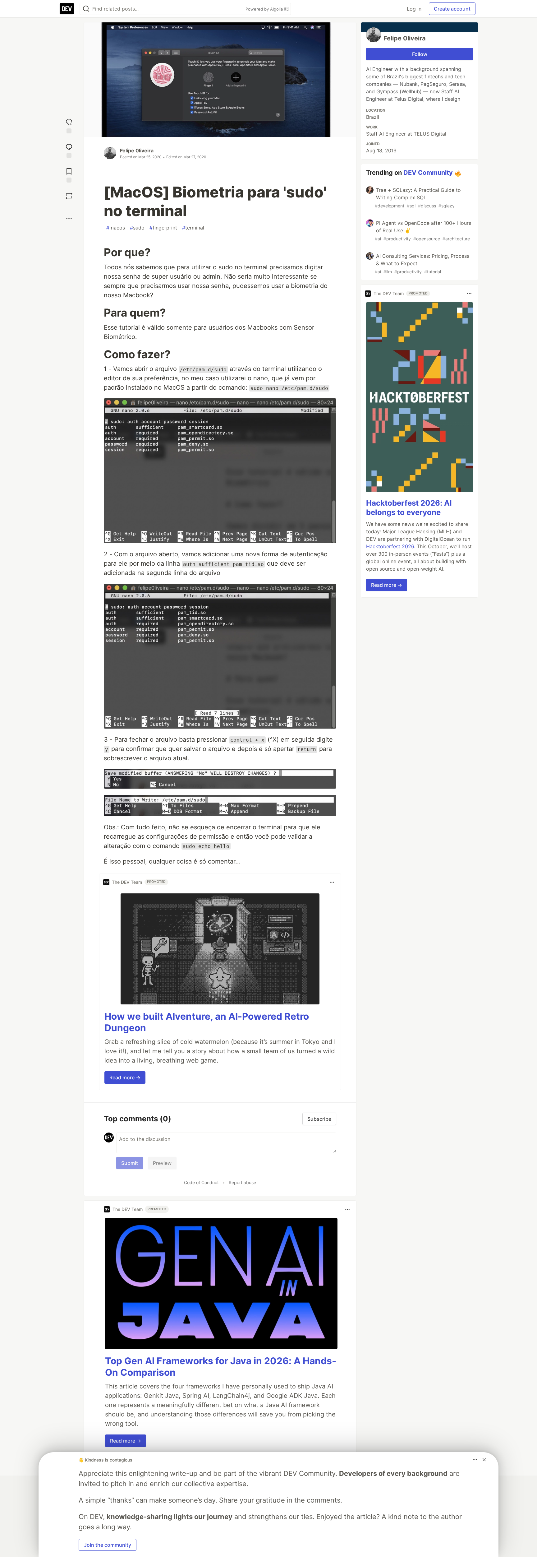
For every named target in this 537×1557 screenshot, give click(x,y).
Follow (419, 54)
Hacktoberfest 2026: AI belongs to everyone (409, 507)
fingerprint (163, 228)
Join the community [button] (107, 1545)
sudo (137, 228)
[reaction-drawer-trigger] (69, 125)
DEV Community (428, 172)
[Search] (86, 9)
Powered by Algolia (265, 9)
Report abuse (242, 1182)
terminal (193, 228)
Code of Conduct (201, 1182)
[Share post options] (69, 218)
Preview (162, 1163)
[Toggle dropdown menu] (332, 882)
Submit (129, 1163)
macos (115, 228)
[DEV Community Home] (67, 8)
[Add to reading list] (69, 174)
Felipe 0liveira (137, 150)
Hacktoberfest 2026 (390, 546)
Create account (452, 9)
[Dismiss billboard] (484, 1460)
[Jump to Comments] (69, 150)
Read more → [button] (124, 1077)
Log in (414, 9)
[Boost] (69, 195)
